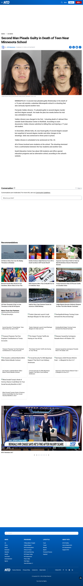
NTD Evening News (29, 547)
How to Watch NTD (67, 545)
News (3, 34)
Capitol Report (27, 545)
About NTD (66, 539)
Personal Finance (47, 552)
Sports (6, 561)
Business (7, 549)
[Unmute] (79, 444)
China (6, 545)
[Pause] (3, 448)
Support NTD (65, 549)
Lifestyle (46, 539)
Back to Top (80, 578)
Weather (7, 552)
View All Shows (28, 563)
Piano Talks (27, 558)
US (5, 543)
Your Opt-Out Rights (41, 581)
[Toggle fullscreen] (76, 448)
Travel (44, 545)
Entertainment (8, 558)
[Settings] (79, 448)
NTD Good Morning (29, 552)
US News (10, 34)
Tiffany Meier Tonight (29, 543)
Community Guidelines (43, 192)
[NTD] (7, 570)
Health (6, 554)
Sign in (71, 2)
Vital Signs (26, 561)
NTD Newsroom (11, 47)
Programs (27, 539)
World (6, 547)
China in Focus (27, 549)
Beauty (45, 547)
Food (44, 543)
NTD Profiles (65, 543)
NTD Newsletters (66, 547)
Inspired (45, 554)
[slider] (41, 446)
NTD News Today (28, 554)
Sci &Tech (7, 556)
